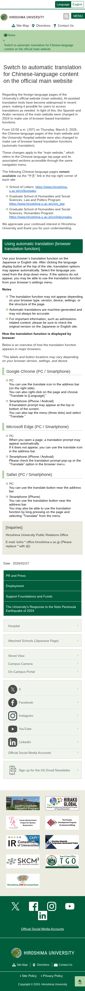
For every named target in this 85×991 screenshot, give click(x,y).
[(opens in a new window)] (23, 822)
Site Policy (29, 976)
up (80, 983)
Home (11, 35)
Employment (15, 586)
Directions (43, 25)
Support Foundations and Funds (29, 596)
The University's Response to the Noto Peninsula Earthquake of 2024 (41, 608)
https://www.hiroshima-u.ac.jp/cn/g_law (37, 204)
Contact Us (66, 25)
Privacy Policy (53, 976)
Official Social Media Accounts (42, 929)
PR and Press (16, 575)
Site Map (22, 25)
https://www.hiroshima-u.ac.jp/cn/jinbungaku (40, 217)
